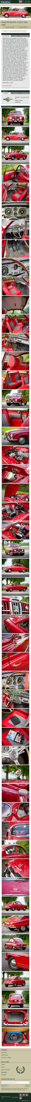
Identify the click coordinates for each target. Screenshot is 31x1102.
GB (2, 1085)
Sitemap (3, 1074)
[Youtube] (20, 1097)
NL (6, 1085)
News (3, 1067)
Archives (4, 1072)
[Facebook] (20, 1094)
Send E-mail (19, 100)
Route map (4, 1055)
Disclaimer (15, 1097)
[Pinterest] (23, 1094)
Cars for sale (5, 1069)
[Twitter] (26, 1094)
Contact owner (6, 1057)
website (17, 102)
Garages (4, 1052)
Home (3, 1064)
